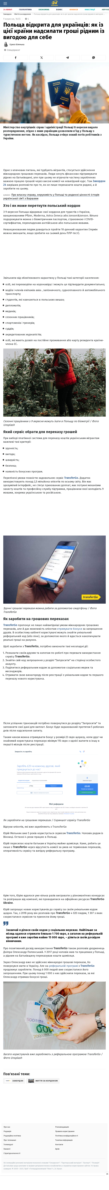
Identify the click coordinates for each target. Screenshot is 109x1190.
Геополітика (25, 9)
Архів (57, 1149)
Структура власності (12, 1153)
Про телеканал (10, 1140)
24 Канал (7, 9)
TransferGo (71, 477)
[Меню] (5, 3)
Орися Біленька (17, 44)
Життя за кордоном (22, 14)
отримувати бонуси (69, 628)
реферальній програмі (63, 965)
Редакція (7, 1131)
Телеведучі (8, 1144)
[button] (15, 57)
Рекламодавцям (62, 1127)
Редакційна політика (12, 1136)
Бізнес (59, 9)
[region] (54, 1183)
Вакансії (7, 1149)
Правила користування (64, 1131)
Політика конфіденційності (66, 1136)
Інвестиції (90, 9)
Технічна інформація (64, 1140)
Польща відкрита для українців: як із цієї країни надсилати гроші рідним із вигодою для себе (70, 14)
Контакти (59, 1144)
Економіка (44, 9)
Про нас (7, 1127)
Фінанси (73, 9)
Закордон (7, 14)
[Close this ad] (107, 1174)
